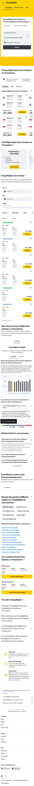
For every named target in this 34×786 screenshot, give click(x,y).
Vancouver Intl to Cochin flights (10, 532)
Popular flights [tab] (21, 515)
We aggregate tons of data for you (12, 700)
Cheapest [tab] (5, 86)
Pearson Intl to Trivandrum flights (11, 535)
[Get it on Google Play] (5, 768)
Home (9, 709)
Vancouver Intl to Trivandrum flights (12, 549)
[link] (14, 167)
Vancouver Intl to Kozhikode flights (11, 542)
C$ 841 (25, 22)
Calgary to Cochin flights (9, 537)
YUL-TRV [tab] (17, 341)
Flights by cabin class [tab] (23, 511)
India (18, 709)
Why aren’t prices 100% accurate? (13, 703)
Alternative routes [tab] (8, 507)
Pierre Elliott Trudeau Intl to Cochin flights (13, 544)
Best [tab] (12, 86)
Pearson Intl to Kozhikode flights (11, 552)
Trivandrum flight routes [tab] (9, 519)
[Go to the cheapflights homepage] (12, 3)
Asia (14, 709)
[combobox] (18, 191)
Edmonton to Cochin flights (9, 540)
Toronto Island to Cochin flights (10, 530)
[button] (3, 3)
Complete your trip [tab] (21, 507)
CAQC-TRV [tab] (13, 356)
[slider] (32, 208)
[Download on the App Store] (16, 768)
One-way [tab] (19, 86)
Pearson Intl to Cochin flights (10, 527)
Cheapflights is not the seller (11, 697)
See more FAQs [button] (17, 466)
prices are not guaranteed (8, 691)
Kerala (22, 709)
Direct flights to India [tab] (8, 511)
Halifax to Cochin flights (8, 547)
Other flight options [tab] (8, 515)
